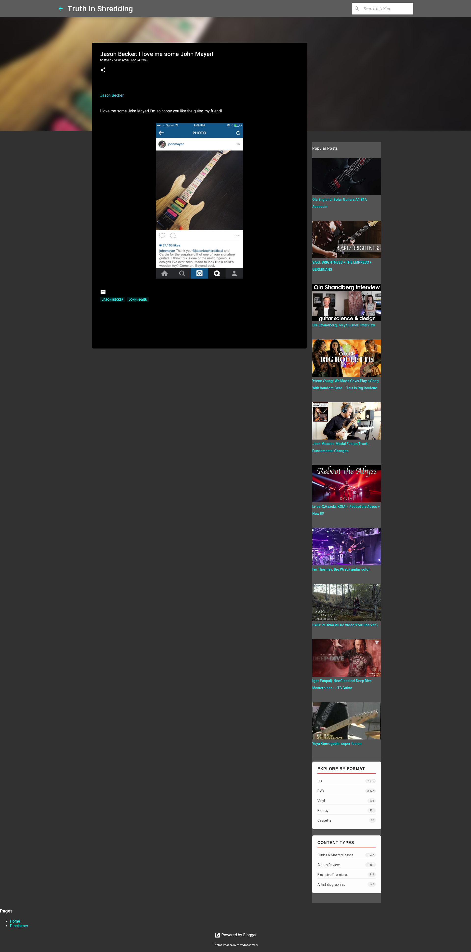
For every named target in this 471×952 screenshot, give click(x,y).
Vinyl (345, 801)
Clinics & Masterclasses (345, 855)
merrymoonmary (247, 945)
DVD (345, 791)
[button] (103, 70)
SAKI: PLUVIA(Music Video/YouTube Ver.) (345, 625)
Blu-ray (345, 811)
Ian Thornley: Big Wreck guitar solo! (340, 569)
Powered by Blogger (238, 935)
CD (345, 781)
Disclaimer (19, 926)
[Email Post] (103, 293)
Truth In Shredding (100, 8)
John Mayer (138, 299)
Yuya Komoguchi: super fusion (337, 744)
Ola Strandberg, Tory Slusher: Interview (343, 325)
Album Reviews (345, 865)
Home (15, 921)
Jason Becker (112, 95)
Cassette (345, 820)
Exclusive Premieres (345, 875)
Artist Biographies (345, 884)
